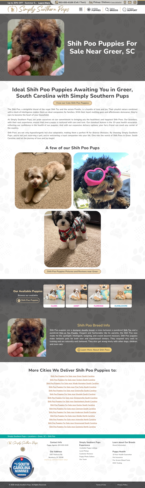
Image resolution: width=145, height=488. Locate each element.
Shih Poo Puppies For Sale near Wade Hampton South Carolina (72, 383)
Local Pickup (84, 451)
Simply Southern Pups (17, 436)
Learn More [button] (44, 2)
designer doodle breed (83, 330)
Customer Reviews (86, 454)
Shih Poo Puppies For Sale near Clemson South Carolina (72, 408)
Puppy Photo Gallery (86, 457)
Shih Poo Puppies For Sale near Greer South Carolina (72, 376)
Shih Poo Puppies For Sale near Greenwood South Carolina (72, 423)
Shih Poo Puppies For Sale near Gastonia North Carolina (72, 427)
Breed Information (119, 445)
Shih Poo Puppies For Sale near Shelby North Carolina (72, 416)
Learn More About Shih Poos (95, 349)
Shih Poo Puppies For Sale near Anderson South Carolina (72, 412)
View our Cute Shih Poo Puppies (72, 103)
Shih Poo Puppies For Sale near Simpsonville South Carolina (72, 398)
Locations (32, 436)
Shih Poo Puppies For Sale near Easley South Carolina (72, 405)
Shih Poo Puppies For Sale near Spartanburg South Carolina (72, 401)
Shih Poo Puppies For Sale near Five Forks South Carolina (72, 387)
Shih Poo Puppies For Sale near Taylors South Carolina (72, 380)
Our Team (83, 459)
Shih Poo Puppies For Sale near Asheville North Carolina (72, 419)
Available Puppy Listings (88, 448)
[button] (70, 2)
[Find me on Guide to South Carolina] (22, 467)
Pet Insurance (118, 457)
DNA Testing (117, 463)
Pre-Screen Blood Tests (121, 460)
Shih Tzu (127, 330)
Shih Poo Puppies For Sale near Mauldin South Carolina (72, 394)
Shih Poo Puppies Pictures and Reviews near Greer (72, 271)
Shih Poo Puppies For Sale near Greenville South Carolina (72, 390)
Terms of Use (101, 485)
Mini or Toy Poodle (68, 333)
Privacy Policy (122, 485)
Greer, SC (42, 436)
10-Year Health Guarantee (122, 454)
